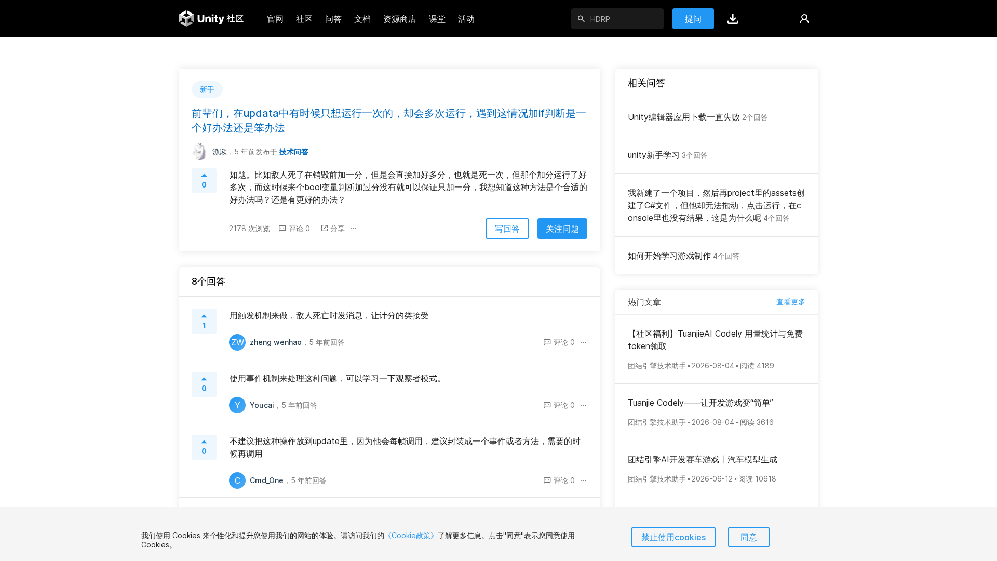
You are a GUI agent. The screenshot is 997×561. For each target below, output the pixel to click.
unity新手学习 (668, 155)
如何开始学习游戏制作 (683, 255)
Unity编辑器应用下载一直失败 (698, 117)
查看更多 (790, 301)
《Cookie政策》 (411, 535)
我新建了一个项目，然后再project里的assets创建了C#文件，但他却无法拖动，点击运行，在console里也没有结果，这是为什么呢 (716, 205)
